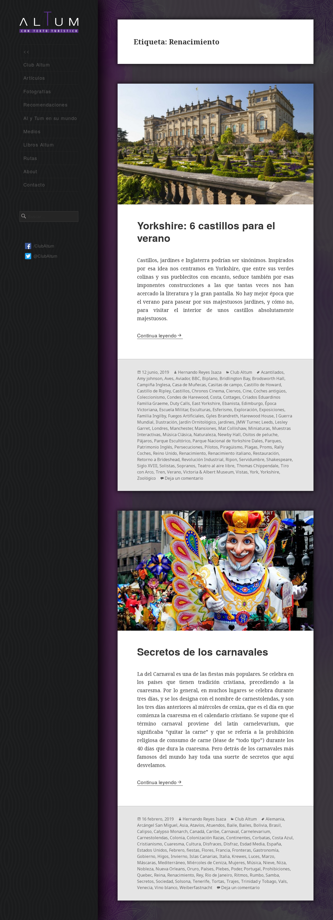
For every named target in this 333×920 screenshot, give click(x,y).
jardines (226, 422)
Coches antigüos (270, 391)
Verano (174, 472)
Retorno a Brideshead (158, 459)
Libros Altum (38, 144)
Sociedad (164, 881)
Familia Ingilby (151, 416)
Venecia (144, 887)
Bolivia (260, 825)
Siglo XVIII (147, 466)
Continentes (238, 838)
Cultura (193, 844)
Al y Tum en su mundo (50, 118)
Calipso (144, 831)
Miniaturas (259, 428)
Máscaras (146, 862)
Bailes (245, 825)
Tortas (218, 881)
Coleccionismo (151, 397)
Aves (169, 378)
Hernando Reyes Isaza (199, 372)
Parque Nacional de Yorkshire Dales (228, 441)
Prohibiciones (276, 869)
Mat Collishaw (232, 428)
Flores (208, 850)
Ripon (231, 459)
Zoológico (146, 478)
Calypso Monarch (171, 831)
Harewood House (257, 416)
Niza (281, 862)
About (30, 171)
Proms (266, 447)
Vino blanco (166, 887)
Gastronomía (265, 850)
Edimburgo (252, 403)
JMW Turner (247, 422)
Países (207, 869)
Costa (215, 397)
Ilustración (166, 422)
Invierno (179, 856)
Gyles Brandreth (222, 416)
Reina (159, 875)
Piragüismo (231, 447)
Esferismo (222, 409)
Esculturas (200, 409)
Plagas (251, 447)
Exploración (245, 409)
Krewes (239, 856)
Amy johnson (149, 378)
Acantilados (272, 372)
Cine (247, 391)
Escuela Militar (173, 409)
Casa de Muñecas (189, 385)
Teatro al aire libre (215, 466)
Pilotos (211, 447)
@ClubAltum (45, 256)
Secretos (145, 881)
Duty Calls (180, 403)
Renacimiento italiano (229, 453)
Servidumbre (251, 459)
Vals (282, 881)
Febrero (176, 850)
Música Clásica (177, 434)
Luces (254, 856)
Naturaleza (205, 434)
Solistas (167, 466)
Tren (160, 472)
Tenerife (201, 881)
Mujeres (236, 862)
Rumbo (257, 875)
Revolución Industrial (202, 459)
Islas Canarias (203, 856)
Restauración (266, 453)
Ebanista (230, 403)
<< (26, 51)
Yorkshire (269, 472)
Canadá (197, 831)
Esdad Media (252, 844)
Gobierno (146, 856)
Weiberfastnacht (196, 887)
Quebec (144, 875)
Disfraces (212, 844)
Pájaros (144, 441)
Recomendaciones (45, 104)
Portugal (252, 869)
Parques (273, 441)
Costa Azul (282, 838)
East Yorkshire (206, 403)
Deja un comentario (184, 478)
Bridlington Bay (235, 378)
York (254, 472)
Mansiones (205, 428)
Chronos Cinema (208, 391)
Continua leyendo (157, 335)
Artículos (34, 77)
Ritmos (241, 875)
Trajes (232, 881)
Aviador (183, 378)
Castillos (181, 391)
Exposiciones (271, 409)
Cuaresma (174, 844)
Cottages (231, 397)
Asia (184, 825)
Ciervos (233, 391)
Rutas (30, 158)
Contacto (34, 184)
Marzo (268, 856)
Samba (272, 875)
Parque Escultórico (172, 441)
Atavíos (197, 825)
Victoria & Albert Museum (208, 472)
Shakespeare (279, 459)
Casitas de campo (225, 385)
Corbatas (261, 838)
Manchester (181, 428)
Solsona (182, 881)
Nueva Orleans (170, 869)
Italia (224, 856)
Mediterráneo (171, 862)
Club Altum (36, 64)
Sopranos (186, 466)
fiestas (193, 850)
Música (254, 862)
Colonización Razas (205, 838)
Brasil (275, 825)
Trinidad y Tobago (258, 881)
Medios (32, 131)
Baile (232, 825)
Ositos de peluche (260, 434)
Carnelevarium (255, 831)
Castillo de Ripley (154, 391)
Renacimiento (192, 453)
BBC (196, 378)
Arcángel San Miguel (157, 825)
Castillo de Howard (262, 385)
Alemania (275, 819)
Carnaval (230, 831)
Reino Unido (165, 453)
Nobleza (145, 869)
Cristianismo (149, 844)
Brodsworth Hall (268, 378)
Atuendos (215, 825)
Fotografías (37, 91)
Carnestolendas (152, 838)
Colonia (177, 838)
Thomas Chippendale (257, 466)
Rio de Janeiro (218, 875)
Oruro (193, 869)
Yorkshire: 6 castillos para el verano (206, 231)
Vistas (242, 472)
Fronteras (241, 850)
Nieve (268, 862)
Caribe (212, 831)
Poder (236, 869)
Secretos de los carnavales (202, 651)
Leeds (267, 422)
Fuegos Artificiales (186, 416)
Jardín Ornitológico (197, 422)
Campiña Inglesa (153, 385)
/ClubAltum (44, 246)
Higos (163, 856)
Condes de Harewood (187, 397)
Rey (199, 875)
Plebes (222, 869)
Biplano (209, 378)
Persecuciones (188, 447)
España (274, 844)
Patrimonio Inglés (154, 447)
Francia (223, 850)
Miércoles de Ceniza (206, 862)
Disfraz (230, 844)
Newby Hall (229, 434)
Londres (160, 428)
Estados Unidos (152, 850)
